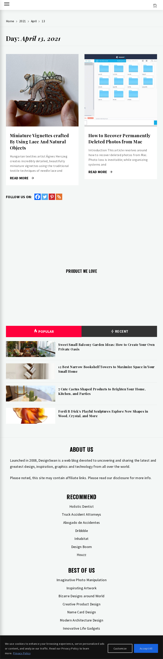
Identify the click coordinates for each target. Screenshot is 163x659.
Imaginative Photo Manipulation (81, 580)
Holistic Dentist (81, 506)
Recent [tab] (121, 331)
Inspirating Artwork (81, 588)
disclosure (121, 478)
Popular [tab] (46, 331)
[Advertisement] (81, 232)
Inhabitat (81, 538)
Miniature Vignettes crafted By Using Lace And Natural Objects (39, 141)
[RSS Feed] (59, 197)
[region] (81, 647)
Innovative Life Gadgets (81, 628)
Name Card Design (81, 612)
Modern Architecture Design (81, 620)
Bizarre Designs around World (81, 596)
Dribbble (81, 530)
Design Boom (81, 546)
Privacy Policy (22, 653)
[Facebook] (37, 197)
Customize (120, 648)
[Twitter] (45, 197)
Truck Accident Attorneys (81, 514)
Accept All (146, 648)
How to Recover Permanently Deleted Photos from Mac (119, 138)
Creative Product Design (81, 604)
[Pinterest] (52, 197)
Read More (42, 90)
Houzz (81, 554)
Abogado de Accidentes (81, 522)
